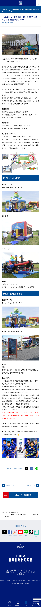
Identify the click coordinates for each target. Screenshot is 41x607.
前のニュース (10, 486)
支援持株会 (20, 574)
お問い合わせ (10, 572)
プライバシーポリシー (27, 570)
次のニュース (31, 486)
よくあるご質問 (11, 570)
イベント (4, 22)
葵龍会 (33, 572)
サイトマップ (22, 572)
